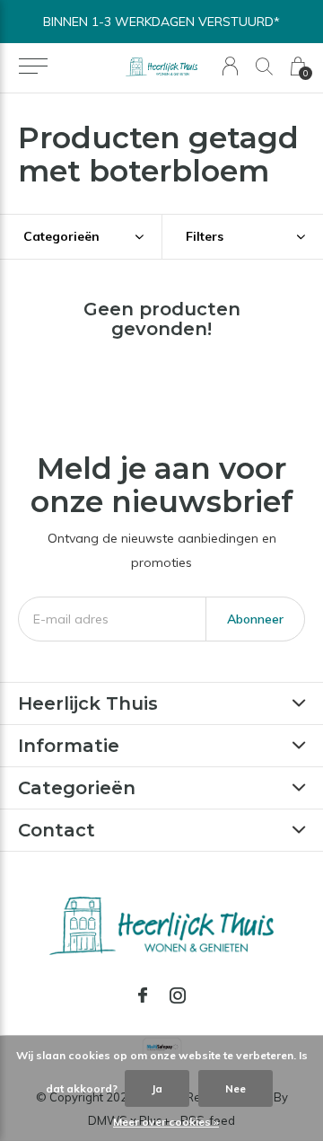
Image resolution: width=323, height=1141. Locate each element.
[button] (33, 66)
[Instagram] (178, 995)
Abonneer (255, 619)
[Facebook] (142, 995)
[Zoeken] (264, 66)
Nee (235, 1088)
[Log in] (230, 66)
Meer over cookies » (166, 1121)
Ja (157, 1088)
